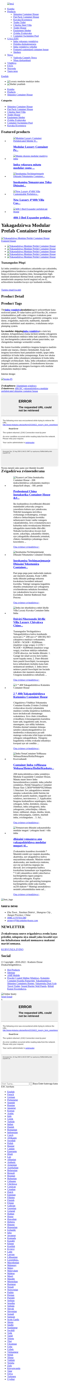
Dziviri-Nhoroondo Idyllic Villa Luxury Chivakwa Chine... (29, 622)
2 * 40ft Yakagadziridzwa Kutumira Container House (30, 695)
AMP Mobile (13, 975)
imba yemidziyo (13, 310)
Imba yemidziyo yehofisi (25, 46)
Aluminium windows (26, 385)
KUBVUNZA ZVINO (12, 949)
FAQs (10, 65)
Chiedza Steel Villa (22, 25)
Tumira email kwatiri (11, 290)
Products (11, 11)
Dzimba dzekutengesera (24, 44)
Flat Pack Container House (26, 17)
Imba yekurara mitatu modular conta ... (27, 166)
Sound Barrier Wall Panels (33, 986)
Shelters (17, 52)
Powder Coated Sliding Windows (23, 978)
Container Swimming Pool (26, 36)
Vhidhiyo (11, 63)
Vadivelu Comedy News (25, 57)
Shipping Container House (26, 14)
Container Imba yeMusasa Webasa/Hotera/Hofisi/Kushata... (33, 766)
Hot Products (13, 970)
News (10, 55)
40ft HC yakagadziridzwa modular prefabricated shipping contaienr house (24, 389)
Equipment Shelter (22, 30)
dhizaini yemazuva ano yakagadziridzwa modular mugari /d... (29, 842)
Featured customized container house (31, 49)
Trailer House (19, 28)
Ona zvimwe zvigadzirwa (26, 547)
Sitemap (11, 972)
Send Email (6, 996)
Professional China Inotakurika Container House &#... (31, 495)
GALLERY (13, 38)
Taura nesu (12, 71)
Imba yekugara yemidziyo (25, 41)
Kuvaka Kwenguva (22, 19)
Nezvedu (11, 68)
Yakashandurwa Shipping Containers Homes (29, 982)
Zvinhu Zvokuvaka (22, 33)
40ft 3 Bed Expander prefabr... (32, 217)
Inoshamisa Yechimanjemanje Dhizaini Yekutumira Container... (31, 564)
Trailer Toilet (19, 22)
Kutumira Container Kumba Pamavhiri (28, 979)
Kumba (10, 9)
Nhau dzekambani (22, 60)
